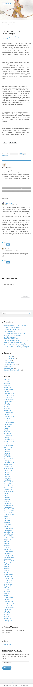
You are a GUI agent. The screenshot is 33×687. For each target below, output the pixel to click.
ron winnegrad (8, 37)
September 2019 (9, 538)
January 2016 (8, 621)
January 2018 (8, 576)
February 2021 (8, 505)
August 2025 (8, 401)
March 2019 (7, 549)
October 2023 (8, 443)
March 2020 (7, 526)
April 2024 (7, 432)
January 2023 (8, 461)
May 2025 (7, 407)
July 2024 (7, 426)
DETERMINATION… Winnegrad (13, 339)
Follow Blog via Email (12, 651)
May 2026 (7, 384)
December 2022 (9, 463)
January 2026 (8, 391)
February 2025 (8, 412)
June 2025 (7, 405)
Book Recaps (8, 360)
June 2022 (7, 474)
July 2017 (6, 588)
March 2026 (7, 387)
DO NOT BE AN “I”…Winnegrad (22, 191)
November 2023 (9, 441)
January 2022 (8, 484)
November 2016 (9, 603)
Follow (7, 668)
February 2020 (8, 528)
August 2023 (8, 447)
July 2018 (7, 565)
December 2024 (9, 416)
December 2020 (9, 509)
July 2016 (6, 611)
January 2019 (8, 553)
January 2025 (8, 414)
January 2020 (8, 530)
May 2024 (7, 430)
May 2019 (7, 545)
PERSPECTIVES (14, 154)
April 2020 (7, 524)
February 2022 (8, 482)
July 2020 (7, 518)
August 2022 (8, 470)
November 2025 (9, 395)
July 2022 (7, 472)
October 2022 (8, 466)
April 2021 (7, 501)
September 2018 (9, 561)
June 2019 (7, 543)
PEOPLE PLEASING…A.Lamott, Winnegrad (13, 188)
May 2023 (7, 453)
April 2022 (7, 478)
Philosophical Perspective (12, 370)
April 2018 (7, 570)
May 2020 (7, 522)
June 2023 (7, 451)
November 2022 (9, 464)
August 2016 (7, 609)
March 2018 (7, 572)
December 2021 (8, 486)
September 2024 (9, 422)
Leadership (7, 366)
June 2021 (7, 497)
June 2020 (7, 520)
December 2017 (8, 578)
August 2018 (8, 563)
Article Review (8, 356)
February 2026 (8, 389)
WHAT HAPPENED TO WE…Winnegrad (16, 341)
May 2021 (7, 499)
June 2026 (7, 382)
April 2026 (7, 385)
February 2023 (8, 459)
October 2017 (8, 582)
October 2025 (8, 397)
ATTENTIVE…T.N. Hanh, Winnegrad (15, 345)
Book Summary (9, 362)
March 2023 (7, 457)
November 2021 (9, 488)
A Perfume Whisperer (8, 23)
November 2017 (9, 580)
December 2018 (9, 555)
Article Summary (9, 358)
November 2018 (9, 557)
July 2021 (6, 495)
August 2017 (7, 586)
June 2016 (7, 613)
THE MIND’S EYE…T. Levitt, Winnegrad (16, 325)
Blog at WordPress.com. (16, 682)
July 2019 (6, 542)
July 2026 (7, 380)
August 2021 (8, 493)
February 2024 (8, 436)
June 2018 (7, 567)
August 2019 (8, 540)
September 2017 (9, 584)
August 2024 (8, 424)
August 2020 (8, 516)
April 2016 (7, 617)
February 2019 (8, 551)
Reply (8, 244)
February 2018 (8, 574)
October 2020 (8, 513)
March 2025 (7, 411)
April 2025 (7, 409)
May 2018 (7, 568)
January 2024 (8, 437)
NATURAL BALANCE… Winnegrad (14, 333)
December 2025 (9, 393)
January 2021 (8, 507)
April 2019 (7, 547)
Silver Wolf (8, 203)
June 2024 (7, 428)
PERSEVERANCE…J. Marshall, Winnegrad (16, 347)
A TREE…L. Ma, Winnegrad (12, 327)
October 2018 (8, 559)
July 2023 (7, 449)
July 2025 (7, 403)
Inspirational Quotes (10, 364)
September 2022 (9, 468)
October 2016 (8, 605)
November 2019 (9, 534)
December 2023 (9, 439)
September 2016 (9, 607)
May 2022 (7, 476)
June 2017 (7, 590)
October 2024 (8, 420)
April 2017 (7, 593)
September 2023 (9, 445)
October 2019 (8, 536)
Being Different (9, 644)
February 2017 (8, 597)
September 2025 (9, 399)
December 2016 (8, 601)
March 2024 (7, 434)
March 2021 (7, 503)
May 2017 (7, 592)
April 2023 (7, 455)
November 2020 (9, 511)
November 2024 (9, 418)
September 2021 (9, 491)
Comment (25, 296)
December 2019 (8, 532)
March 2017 (7, 595)
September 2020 (9, 515)
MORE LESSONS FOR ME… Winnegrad (15, 343)
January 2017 (8, 599)
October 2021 (8, 489)
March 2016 (7, 619)
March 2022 (7, 480)
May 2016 (7, 615)
